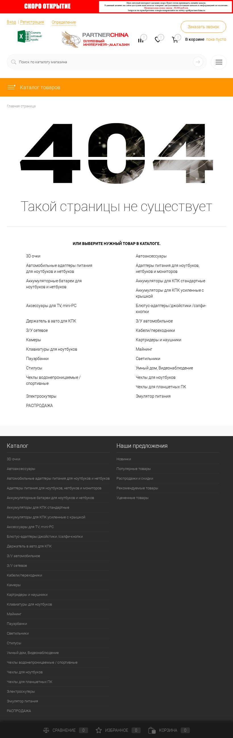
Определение (64, 22)
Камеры (33, 340)
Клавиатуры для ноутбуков (51, 349)
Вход (11, 22)
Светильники (148, 358)
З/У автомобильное (154, 321)
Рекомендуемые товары (137, 488)
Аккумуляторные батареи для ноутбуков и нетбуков (54, 284)
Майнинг (144, 349)
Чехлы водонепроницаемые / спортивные (53, 380)
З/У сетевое (37, 330)
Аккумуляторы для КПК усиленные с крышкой (170, 293)
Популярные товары (133, 469)
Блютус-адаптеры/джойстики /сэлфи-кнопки (171, 308)
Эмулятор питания (153, 396)
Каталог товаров (39, 87)
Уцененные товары (132, 498)
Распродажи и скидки (134, 478)
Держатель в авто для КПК (51, 321)
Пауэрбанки (37, 358)
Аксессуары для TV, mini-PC (51, 305)
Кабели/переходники (155, 330)
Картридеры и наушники (158, 340)
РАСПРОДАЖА (39, 405)
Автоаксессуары (151, 256)
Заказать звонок (203, 26)
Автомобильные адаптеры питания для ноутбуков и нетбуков (59, 268)
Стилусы (34, 368)
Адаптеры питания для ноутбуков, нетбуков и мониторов (167, 268)
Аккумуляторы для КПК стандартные (170, 281)
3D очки (33, 256)
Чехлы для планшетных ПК (161, 387)
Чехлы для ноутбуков (156, 377)
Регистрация (32, 22)
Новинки (123, 459)
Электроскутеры (41, 396)
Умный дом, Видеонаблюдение (164, 368)
